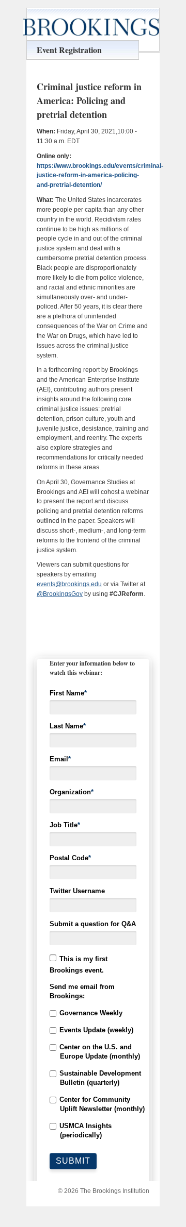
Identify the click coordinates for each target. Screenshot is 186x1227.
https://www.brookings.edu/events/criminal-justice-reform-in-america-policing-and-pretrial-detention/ (100, 175)
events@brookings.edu (69, 584)
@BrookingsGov (60, 594)
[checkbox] (93, 1074)
